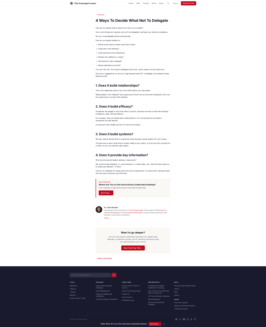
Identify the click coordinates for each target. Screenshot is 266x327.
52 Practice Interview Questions (159, 296)
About (161, 3)
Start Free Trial (188, 3)
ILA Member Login (128, 300)
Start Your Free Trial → (133, 248)
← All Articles (100, 15)
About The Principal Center (131, 291)
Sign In (175, 3)
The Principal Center (136, 210)
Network (73, 295)
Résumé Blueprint (154, 299)
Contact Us (125, 294)
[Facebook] (176, 319)
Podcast (146, 3)
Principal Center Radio (134, 213)
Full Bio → (107, 218)
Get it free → (106, 193)
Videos (131, 3)
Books (154, 3)
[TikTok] (191, 319)
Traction (72, 292)
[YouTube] (184, 319)
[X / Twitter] (180, 319)
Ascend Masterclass (103, 291)
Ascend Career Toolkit (77, 298)
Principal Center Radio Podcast (185, 286)
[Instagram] (188, 319)
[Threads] (195, 319)
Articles (176, 295)
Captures (73, 289)
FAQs (138, 3)
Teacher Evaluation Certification (107, 299)
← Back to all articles (104, 258)
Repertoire (73, 286)
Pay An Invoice (127, 297)
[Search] (168, 3)
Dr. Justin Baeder (111, 207)
